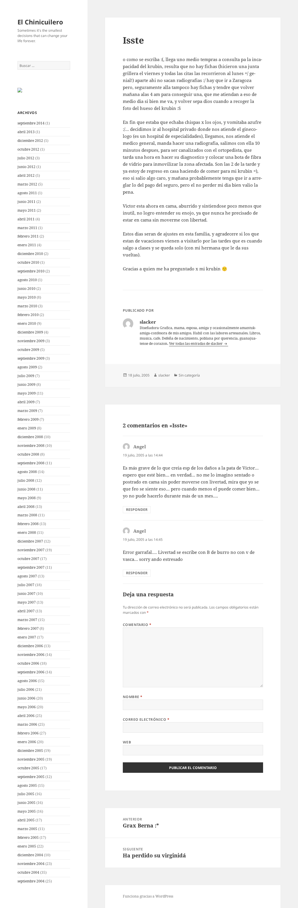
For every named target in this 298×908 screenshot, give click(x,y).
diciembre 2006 (30, 645)
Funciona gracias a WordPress (148, 896)
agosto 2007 (27, 576)
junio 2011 (26, 201)
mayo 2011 (26, 210)
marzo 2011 (27, 227)
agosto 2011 (27, 192)
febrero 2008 (28, 523)
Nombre (133, 696)
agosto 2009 (27, 367)
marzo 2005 (27, 828)
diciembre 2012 (30, 140)
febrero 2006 (28, 733)
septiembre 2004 (31, 881)
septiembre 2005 (31, 776)
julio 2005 (25, 793)
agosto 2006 (27, 680)
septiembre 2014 (31, 123)
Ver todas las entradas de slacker (196, 343)
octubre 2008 (28, 454)
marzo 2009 (27, 410)
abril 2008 (26, 506)
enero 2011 (26, 244)
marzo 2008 (27, 515)
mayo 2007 (26, 602)
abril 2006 (26, 715)
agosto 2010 (27, 279)
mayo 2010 (26, 297)
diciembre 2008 (30, 436)
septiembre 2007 (31, 567)
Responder (137, 509)
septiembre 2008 (31, 463)
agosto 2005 (27, 785)
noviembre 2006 (31, 654)
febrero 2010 (28, 314)
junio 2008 (26, 489)
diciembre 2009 (30, 332)
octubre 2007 (28, 558)
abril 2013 (26, 131)
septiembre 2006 (31, 672)
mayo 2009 (26, 393)
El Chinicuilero (40, 21)
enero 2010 (26, 323)
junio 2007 (26, 593)
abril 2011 (26, 219)
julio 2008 (25, 480)
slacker (164, 375)
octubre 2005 (28, 768)
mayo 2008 (26, 497)
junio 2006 (26, 698)
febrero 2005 (28, 837)
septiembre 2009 (31, 358)
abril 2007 (26, 611)
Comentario (137, 624)
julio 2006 (25, 689)
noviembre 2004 (31, 863)
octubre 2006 (28, 663)
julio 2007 (25, 584)
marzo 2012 (27, 184)
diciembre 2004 (30, 854)
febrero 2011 (28, 236)
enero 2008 (26, 532)
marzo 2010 (27, 306)
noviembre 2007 (31, 549)
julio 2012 (25, 158)
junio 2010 (26, 288)
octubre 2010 (28, 262)
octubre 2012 (28, 149)
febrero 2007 (28, 628)
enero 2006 (26, 741)
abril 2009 (26, 401)
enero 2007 (26, 637)
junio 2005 (26, 802)
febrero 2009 (28, 419)
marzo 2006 (27, 724)
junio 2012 (26, 166)
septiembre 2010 (31, 271)
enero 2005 (26, 846)
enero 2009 (26, 428)
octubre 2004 (28, 872)
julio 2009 (25, 375)
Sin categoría (189, 375)
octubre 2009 (28, 349)
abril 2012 (26, 175)
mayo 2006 (26, 706)
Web (127, 742)
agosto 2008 (27, 471)
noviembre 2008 (31, 445)
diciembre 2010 (30, 253)
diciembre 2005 (30, 750)
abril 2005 (26, 820)
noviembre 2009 (31, 340)
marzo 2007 (27, 619)
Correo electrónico (146, 719)
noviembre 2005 (31, 759)
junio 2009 (26, 384)
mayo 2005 (26, 811)
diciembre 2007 (30, 541)
